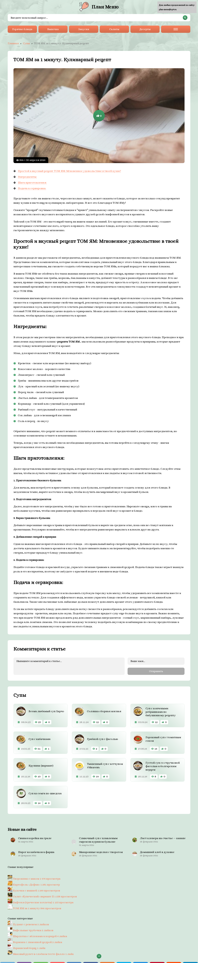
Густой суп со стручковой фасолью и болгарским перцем (163, 766)
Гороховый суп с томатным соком (163, 739)
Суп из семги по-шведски (45, 793)
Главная (13, 43)
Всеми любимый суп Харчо (46, 711)
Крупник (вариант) (41, 765)
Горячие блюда (22, 29)
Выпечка (53, 29)
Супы (26, 43)
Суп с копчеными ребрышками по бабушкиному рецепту (161, 712)
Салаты (114, 29)
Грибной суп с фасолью (102, 739)
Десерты (145, 29)
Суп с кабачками (39, 739)
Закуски (83, 29)
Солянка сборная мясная (104, 711)
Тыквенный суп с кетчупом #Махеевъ (105, 765)
